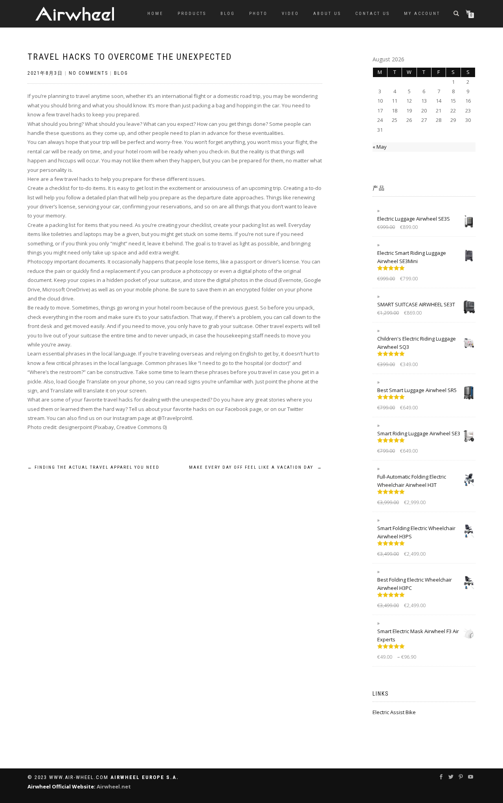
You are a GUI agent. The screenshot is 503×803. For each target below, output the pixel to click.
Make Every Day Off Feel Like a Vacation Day (255, 467)
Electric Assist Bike (394, 712)
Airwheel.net (114, 786)
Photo (258, 13)
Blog (227, 13)
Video (290, 13)
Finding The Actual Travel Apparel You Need (94, 467)
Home (155, 13)
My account (422, 13)
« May (380, 146)
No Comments (88, 73)
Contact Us (372, 13)
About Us (327, 13)
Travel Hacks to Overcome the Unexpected (130, 57)
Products (192, 13)
